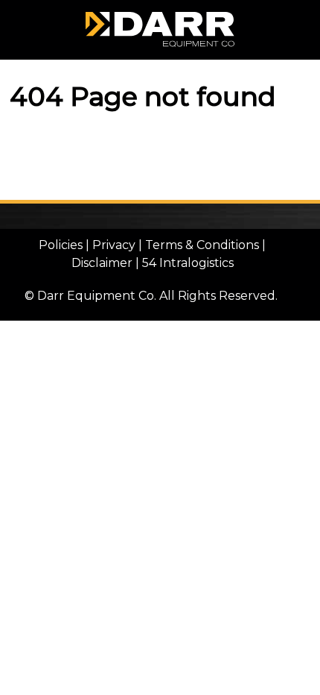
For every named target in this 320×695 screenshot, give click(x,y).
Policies (61, 245)
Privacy (113, 245)
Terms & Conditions (202, 245)
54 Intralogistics (188, 263)
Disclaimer (101, 263)
